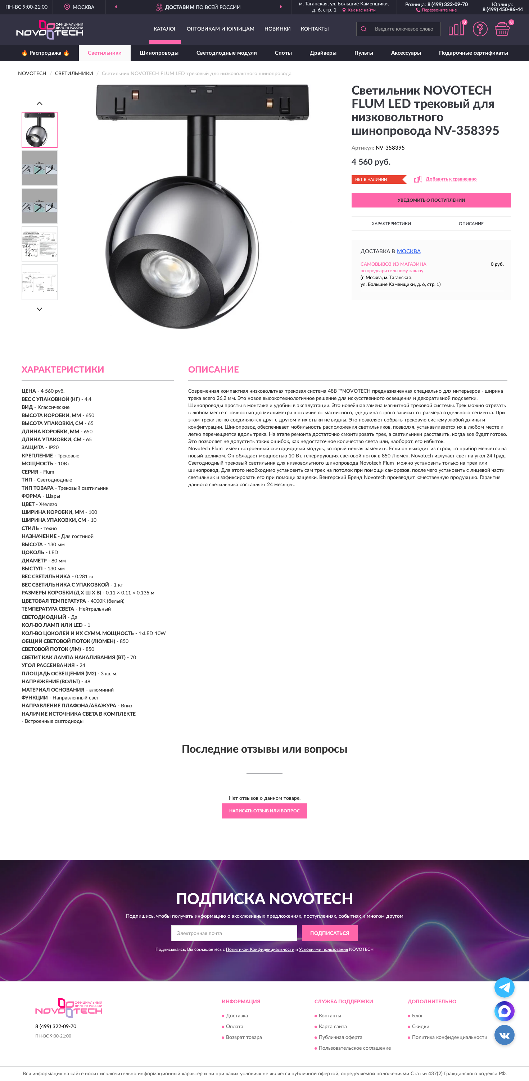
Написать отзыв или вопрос (264, 811)
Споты (283, 53)
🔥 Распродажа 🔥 (45, 53)
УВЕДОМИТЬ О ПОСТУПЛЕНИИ (431, 200)
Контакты (315, 29)
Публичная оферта (340, 1037)
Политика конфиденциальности (449, 1037)
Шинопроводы (159, 53)
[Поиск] (363, 29)
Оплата (234, 1026)
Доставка (237, 1015)
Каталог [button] (165, 29)
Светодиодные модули (226, 53)
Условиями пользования (323, 949)
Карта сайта (333, 1026)
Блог (417, 1015)
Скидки (420, 1026)
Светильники (105, 53)
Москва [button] (409, 251)
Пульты (363, 53)
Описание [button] (471, 224)
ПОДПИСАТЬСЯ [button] (329, 933)
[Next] (40, 309)
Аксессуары (406, 53)
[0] (502, 29)
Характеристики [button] (391, 224)
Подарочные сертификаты (473, 53)
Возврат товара (244, 1037)
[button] (436, 10)
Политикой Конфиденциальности (260, 949)
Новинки (277, 29)
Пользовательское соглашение (355, 1048)
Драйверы (323, 53)
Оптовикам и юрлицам (220, 29)
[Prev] (40, 103)
